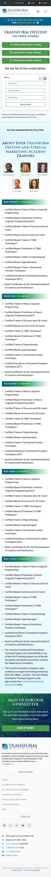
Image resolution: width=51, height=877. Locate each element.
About (4, 809)
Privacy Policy (16, 870)
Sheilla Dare (25, 175)
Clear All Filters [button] (25, 105)
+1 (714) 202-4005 (12, 852)
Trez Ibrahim (42, 175)
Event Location (14, 90)
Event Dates (12, 97)
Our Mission (6, 764)
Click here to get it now (26, 23)
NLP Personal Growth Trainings (15, 790)
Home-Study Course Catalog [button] (27, 45)
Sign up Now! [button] (25, 728)
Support (5, 780)
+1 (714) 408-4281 (12, 844)
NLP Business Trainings (11, 795)
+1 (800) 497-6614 (12, 848)
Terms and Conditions (31, 870)
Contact (44, 3)
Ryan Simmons (8, 175)
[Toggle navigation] (45, 11)
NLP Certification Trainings (13, 785)
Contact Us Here (11, 855)
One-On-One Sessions (10, 804)
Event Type (12, 83)
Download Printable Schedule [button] (27, 60)
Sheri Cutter (34, 191)
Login (33, 3)
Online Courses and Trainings (14, 800)
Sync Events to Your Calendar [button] (27, 52)
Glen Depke (17, 191)
